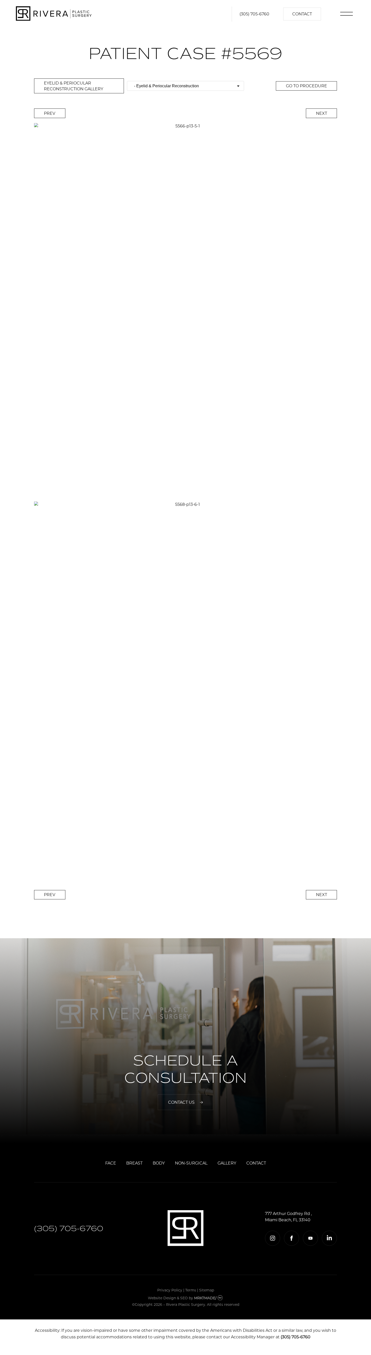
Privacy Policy (169, 1290)
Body (159, 1163)
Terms (190, 1290)
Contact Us (181, 1102)
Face (110, 1163)
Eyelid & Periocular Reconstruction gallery (73, 85)
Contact (302, 13)
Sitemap (206, 1290)
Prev (49, 113)
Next (321, 113)
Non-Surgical (191, 1163)
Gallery (227, 1163)
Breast (134, 1163)
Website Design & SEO (168, 1297)
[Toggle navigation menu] (349, 14)
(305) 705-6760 (254, 13)
